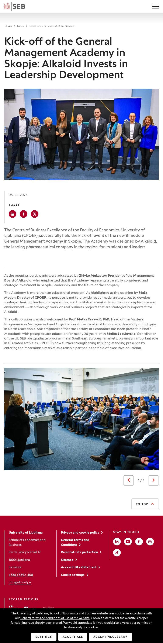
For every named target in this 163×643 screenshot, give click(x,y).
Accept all (73, 637)
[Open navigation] (155, 7)
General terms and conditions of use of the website (55, 618)
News (20, 26)
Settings (43, 637)
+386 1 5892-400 (21, 575)
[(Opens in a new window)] (13, 608)
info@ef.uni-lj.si (20, 582)
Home (8, 26)
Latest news (36, 26)
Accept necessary (110, 637)
